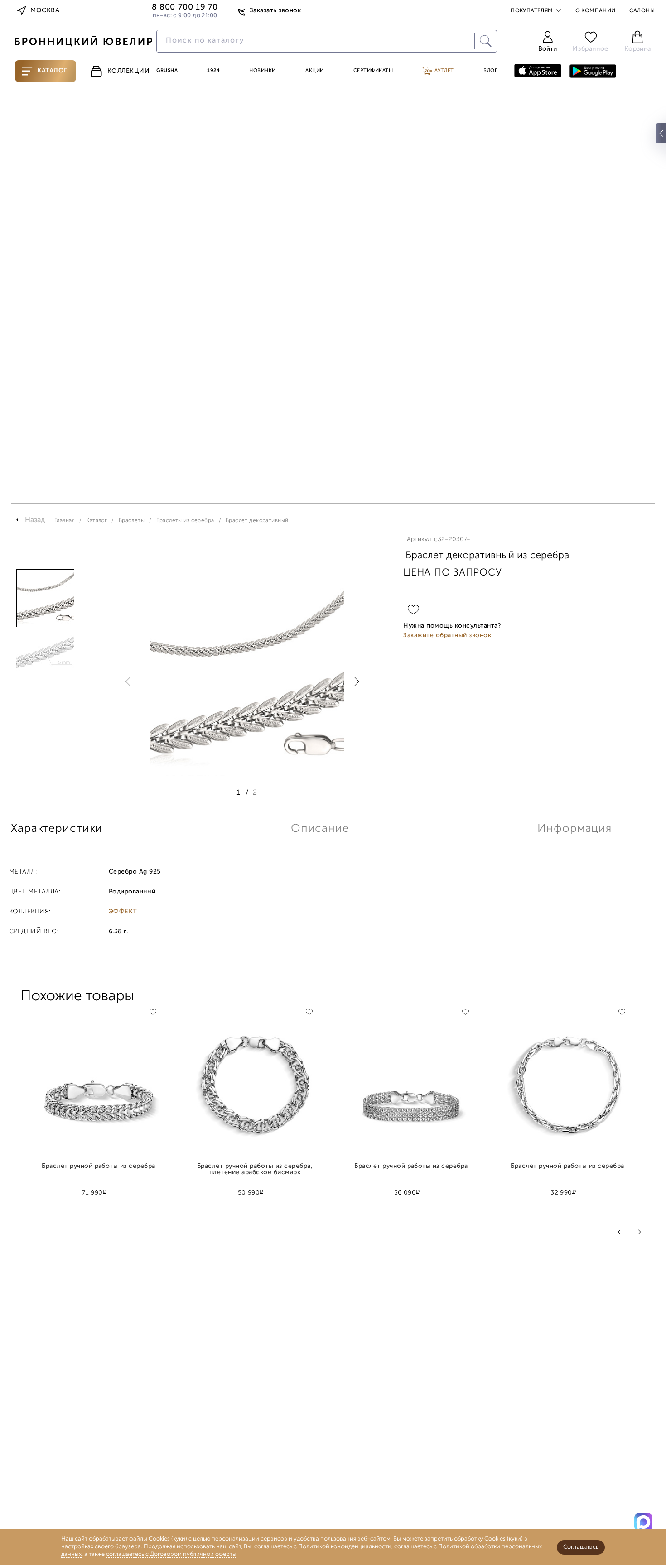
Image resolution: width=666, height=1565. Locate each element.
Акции (314, 70)
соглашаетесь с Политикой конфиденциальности (322, 1547)
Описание (320, 829)
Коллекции (128, 71)
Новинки (262, 70)
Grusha (167, 70)
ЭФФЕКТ (123, 912)
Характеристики (56, 829)
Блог (490, 70)
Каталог (52, 70)
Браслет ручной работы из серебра (98, 1166)
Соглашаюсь (580, 1547)
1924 (213, 70)
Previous (130, 681)
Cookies (159, 1539)
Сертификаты (373, 70)
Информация (574, 829)
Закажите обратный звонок (447, 635)
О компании (595, 11)
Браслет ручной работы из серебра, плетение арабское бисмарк (255, 1169)
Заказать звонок (275, 10)
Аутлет (443, 70)
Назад (35, 520)
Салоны (642, 11)
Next (354, 681)
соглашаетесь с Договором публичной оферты (171, 1554)
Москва (44, 10)
